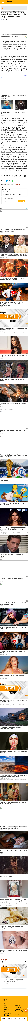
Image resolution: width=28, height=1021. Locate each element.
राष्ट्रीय (6, 8)
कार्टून (5, 1011)
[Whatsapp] (12, 181)
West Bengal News (7, 194)
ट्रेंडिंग (5, 1004)
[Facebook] (25, 24)
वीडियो (5, 1007)
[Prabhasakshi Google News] (26, 37)
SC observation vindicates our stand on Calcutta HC (14, 190)
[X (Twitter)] (25, 28)
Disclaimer (18, 1007)
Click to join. (17, 184)
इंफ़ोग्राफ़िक (6, 1009)
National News (17, 194)
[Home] (2, 7)
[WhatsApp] (25, 31)
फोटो (5, 1006)
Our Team (17, 1014)
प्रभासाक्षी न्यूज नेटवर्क (5, 36)
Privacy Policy (19, 1011)
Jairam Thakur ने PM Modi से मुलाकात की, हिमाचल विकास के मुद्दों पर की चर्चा (12, 980)
